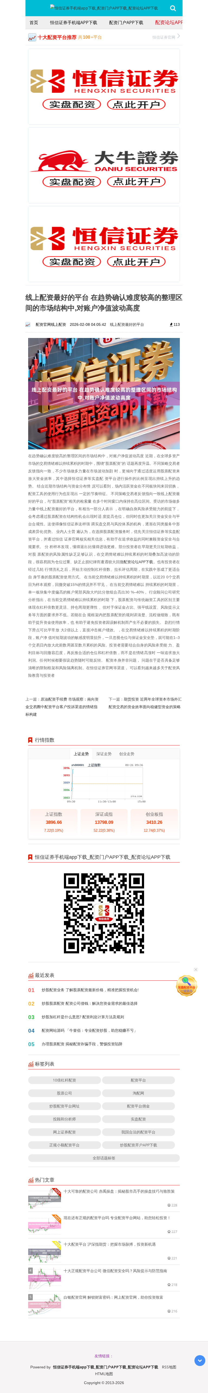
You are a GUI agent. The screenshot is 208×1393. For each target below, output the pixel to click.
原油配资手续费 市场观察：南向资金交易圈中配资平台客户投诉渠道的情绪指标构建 (62, 706)
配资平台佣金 (138, 1106)
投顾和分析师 (64, 1119)
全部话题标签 (104, 1157)
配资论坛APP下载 (174, 22)
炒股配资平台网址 (64, 1106)
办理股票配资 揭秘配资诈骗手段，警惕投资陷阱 (82, 1043)
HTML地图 (104, 1373)
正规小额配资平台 (64, 1144)
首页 (34, 22)
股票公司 (64, 1093)
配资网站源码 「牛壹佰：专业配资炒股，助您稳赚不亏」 (90, 1030)
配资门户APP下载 (126, 22)
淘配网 (138, 1093)
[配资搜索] (173, 8)
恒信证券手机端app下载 (73, 22)
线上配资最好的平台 (127, 324)
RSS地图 (169, 1366)
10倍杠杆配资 (64, 1080)
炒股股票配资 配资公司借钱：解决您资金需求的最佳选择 (90, 1003)
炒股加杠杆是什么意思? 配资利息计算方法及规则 (83, 1016)
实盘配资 (138, 1119)
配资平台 (138, 1080)
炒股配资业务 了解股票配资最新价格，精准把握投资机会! (90, 989)
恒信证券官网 (163, 37)
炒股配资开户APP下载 (138, 1144)
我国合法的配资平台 (138, 1132)
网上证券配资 (64, 1132)
